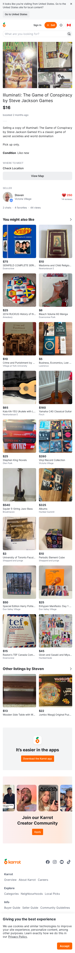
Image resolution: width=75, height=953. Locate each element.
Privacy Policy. (17, 936)
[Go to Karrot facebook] (48, 862)
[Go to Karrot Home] (12, 862)
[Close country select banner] (71, 3)
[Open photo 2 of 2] (55, 65)
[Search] (69, 33)
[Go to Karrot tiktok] (69, 862)
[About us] (61, 25)
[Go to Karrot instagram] (55, 862)
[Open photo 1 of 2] (20, 65)
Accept (64, 946)
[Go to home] (4, 25)
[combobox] (35, 34)
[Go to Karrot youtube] (62, 862)
